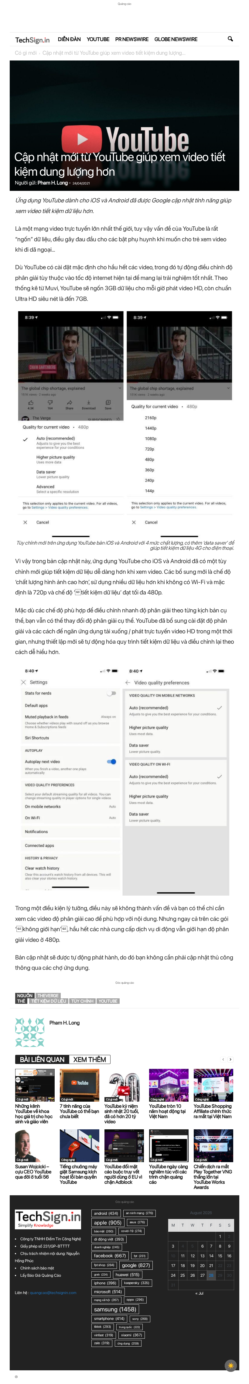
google (136, 1265)
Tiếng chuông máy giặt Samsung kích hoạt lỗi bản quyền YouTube (78, 1174)
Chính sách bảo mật (37, 1268)
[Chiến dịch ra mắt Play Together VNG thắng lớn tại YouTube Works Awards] (213, 1145)
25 (182, 1275)
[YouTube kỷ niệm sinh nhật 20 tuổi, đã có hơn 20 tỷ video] (124, 1085)
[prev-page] (223, 1059)
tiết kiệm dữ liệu (48, 1001)
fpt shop (104, 1265)
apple (108, 1222)
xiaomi (131, 1335)
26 (192, 1275)
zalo (102, 1343)
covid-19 (131, 1231)
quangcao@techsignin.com (53, 1292)
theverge (48, 995)
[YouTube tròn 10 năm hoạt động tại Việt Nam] (169, 1085)
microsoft (108, 1291)
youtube (108, 1001)
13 (202, 1256)
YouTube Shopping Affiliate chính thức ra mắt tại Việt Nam (213, 1111)
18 (183, 1265)
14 (211, 1256)
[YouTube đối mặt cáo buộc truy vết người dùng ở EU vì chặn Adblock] (124, 1145)
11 (183, 1256)
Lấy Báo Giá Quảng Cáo (40, 1275)
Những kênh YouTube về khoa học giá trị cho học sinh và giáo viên (34, 1113)
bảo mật (103, 1231)
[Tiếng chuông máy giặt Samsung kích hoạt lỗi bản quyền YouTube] (79, 1145)
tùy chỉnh (82, 1001)
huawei (128, 1274)
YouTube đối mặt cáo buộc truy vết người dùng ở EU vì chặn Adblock (123, 1174)
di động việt (109, 1239)
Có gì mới (26, 53)
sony (140, 1319)
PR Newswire (131, 39)
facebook (110, 1255)
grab (101, 1274)
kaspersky (136, 1283)
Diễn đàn (69, 39)
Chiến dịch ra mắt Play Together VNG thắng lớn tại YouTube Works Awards (213, 1177)
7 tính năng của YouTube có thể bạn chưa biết (79, 1111)
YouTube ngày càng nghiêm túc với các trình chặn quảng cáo (168, 1174)
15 (220, 1256)
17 (173, 1265)
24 (173, 1275)
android (106, 1213)
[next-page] (230, 1059)
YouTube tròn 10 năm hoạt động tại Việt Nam (167, 1111)
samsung (115, 1309)
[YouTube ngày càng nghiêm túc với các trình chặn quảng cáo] (169, 1145)
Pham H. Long (53, 183)
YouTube (98, 39)
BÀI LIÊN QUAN (42, 1059)
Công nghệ (157, 1099)
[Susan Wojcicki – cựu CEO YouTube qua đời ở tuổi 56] (35, 1145)
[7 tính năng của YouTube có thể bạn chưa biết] (79, 1085)
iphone (105, 1283)
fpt (139, 1256)
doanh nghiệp (106, 1247)
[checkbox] (231, 1366)
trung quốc (129, 1327)
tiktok (102, 1327)
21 (211, 1265)
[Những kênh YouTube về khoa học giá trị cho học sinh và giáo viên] (35, 1085)
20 (202, 1265)
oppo (135, 1300)
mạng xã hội (106, 1300)
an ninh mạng (139, 1213)
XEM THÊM (89, 1059)
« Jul (199, 1293)
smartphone (109, 1318)
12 (193, 1256)
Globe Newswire (176, 39)
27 (202, 1275)
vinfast (103, 1335)
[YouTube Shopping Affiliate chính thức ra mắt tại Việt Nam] (213, 1085)
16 (229, 1256)
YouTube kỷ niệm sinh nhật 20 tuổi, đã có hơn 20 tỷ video (121, 1113)
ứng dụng (128, 1343)
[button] (230, 39)
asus (137, 1222)
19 (192, 1265)
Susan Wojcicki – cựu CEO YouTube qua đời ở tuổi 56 (33, 1172)
